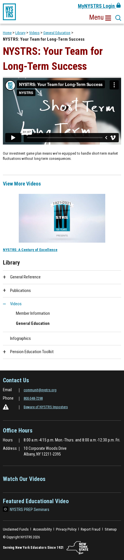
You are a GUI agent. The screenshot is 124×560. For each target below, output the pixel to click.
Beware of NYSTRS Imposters (46, 407)
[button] (100, 17)
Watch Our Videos (24, 480)
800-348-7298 (33, 398)
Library (20, 33)
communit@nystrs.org (40, 390)
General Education (56, 33)
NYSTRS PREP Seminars (29, 509)
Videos (34, 33)
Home (7, 33)
